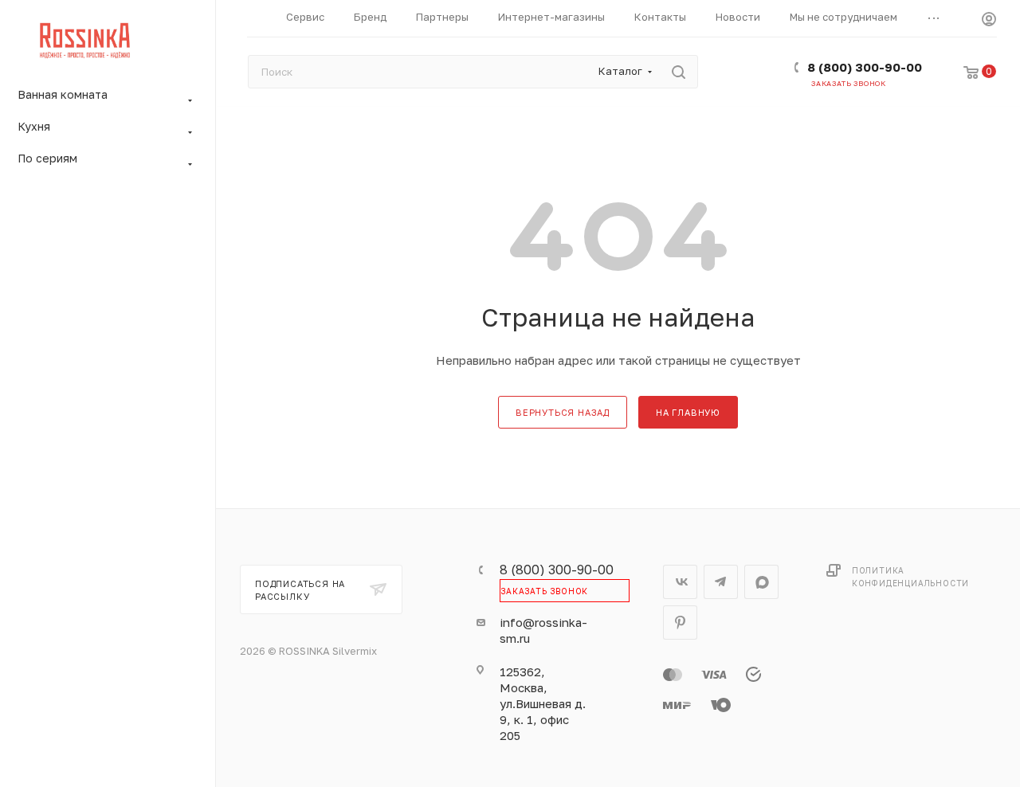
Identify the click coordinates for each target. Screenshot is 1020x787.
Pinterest (680, 622)
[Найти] (678, 71)
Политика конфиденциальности (910, 577)
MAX (761, 582)
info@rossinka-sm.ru (543, 630)
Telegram (721, 582)
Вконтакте (680, 582)
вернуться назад (563, 412)
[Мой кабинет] (989, 21)
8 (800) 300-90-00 (864, 67)
